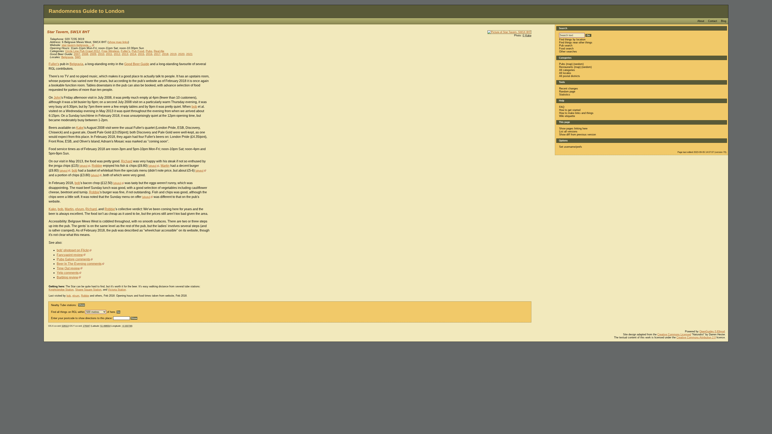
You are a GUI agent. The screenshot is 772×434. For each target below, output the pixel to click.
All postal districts (569, 76)
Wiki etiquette (567, 116)
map (569, 64)
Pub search (565, 45)
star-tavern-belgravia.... (76, 45)
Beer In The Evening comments (79, 263)
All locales (565, 73)
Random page (567, 91)
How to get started (569, 110)
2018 (165, 54)
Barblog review (67, 277)
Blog (723, 21)
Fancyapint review (70, 255)
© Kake (527, 35)
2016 (149, 54)
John (57, 97)
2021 (189, 54)
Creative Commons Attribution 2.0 (696, 337)
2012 (117, 54)
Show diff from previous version (577, 134)
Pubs (149, 51)
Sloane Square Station (88, 289)
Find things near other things (575, 42)
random (578, 64)
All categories (567, 70)
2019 (173, 54)
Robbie (97, 165)
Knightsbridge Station (61, 289)
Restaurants (566, 67)
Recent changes (568, 88)
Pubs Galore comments (73, 259)
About (700, 21)
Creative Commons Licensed (674, 334)
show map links (118, 42)
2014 (133, 54)
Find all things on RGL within (67, 311)
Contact (712, 21)
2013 (125, 54)
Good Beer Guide (136, 64)
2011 (109, 54)
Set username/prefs (570, 146)
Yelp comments (68, 272)
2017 (157, 54)
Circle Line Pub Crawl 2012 (82, 51)
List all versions (568, 131)
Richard (126, 161)
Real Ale (159, 51)
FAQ (561, 106)
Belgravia (67, 57)
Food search (566, 48)
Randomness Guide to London (86, 11)
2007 (77, 54)
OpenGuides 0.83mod (712, 331)
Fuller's (125, 51)
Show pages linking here (573, 128)
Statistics (564, 94)
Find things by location (572, 39)
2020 (181, 54)
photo (83, 165)
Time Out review (68, 268)
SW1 (78, 57)
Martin (165, 165)
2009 (93, 54)
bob (194, 106)
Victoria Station (117, 289)
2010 (101, 54)
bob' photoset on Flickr (73, 250)
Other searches (568, 51)
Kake (80, 127)
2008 (85, 54)
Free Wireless (110, 51)
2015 (141, 54)
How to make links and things (576, 113)
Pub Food (138, 51)
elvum (79, 209)
